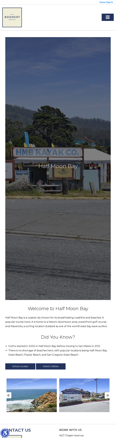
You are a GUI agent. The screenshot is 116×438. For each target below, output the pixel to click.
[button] (5, 433)
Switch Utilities (50, 366)
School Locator (20, 366)
